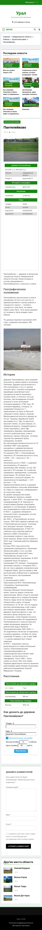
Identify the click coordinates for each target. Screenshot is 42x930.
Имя (8, 815)
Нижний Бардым (22, 868)
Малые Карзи (20, 877)
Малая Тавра (20, 886)
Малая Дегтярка (22, 896)
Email (9, 824)
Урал (21, 13)
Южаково (25, 109)
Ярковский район (30, 105)
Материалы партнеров (9, 65)
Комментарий (12, 787)
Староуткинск (28, 2)
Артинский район (12, 122)
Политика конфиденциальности (21, 923)
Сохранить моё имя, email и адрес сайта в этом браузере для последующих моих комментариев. (21, 836)
